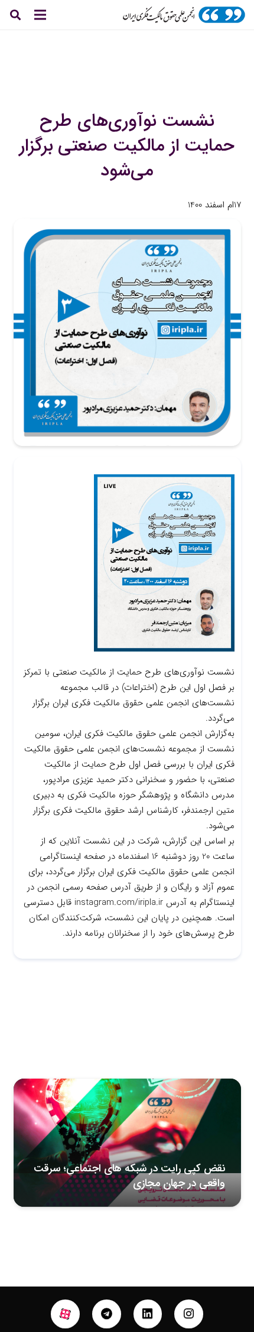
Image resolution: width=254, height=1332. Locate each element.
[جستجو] (15, 15)
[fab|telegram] (106, 1314)
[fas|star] (65, 1314)
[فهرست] (40, 15)
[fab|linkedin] (147, 1314)
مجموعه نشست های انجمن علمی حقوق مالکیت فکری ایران (137, 1175)
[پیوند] (183, 15)
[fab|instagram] (188, 1314)
